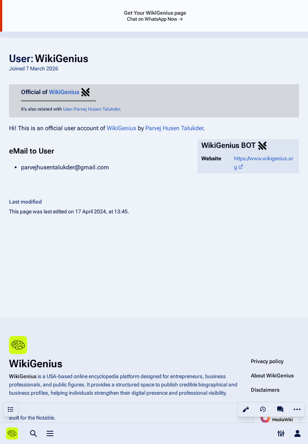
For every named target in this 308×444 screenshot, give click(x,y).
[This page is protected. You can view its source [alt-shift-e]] (246, 409)
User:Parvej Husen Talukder (91, 109)
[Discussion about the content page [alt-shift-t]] (280, 409)
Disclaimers (265, 390)
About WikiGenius (272, 376)
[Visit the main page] (12, 433)
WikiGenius (64, 92)
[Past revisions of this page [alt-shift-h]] (263, 409)
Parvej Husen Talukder (174, 128)
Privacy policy (267, 361)
